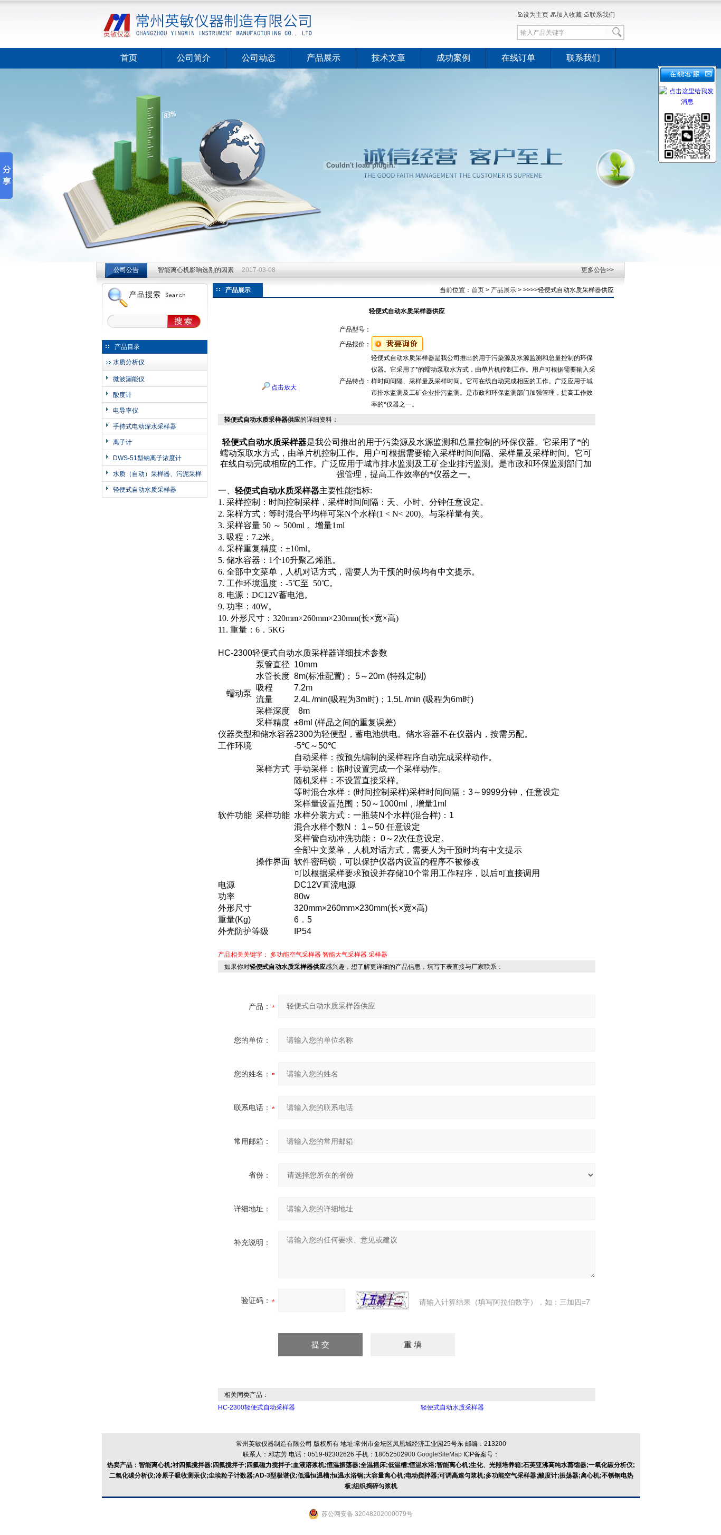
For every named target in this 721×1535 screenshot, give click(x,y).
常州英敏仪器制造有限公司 (226, 24)
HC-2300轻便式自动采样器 (256, 1407)
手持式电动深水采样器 (144, 426)
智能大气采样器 (344, 954)
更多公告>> (597, 270)
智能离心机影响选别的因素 (196, 270)
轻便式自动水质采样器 (144, 489)
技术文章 (388, 57)
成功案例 (453, 57)
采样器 (377, 954)
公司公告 (126, 270)
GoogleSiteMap (439, 1454)
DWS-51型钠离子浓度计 (147, 458)
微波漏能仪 (129, 379)
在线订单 (518, 57)
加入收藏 (569, 14)
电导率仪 (125, 410)
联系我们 (602, 14)
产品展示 (323, 57)
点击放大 (283, 387)
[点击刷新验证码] (382, 1300)
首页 (128, 57)
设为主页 (535, 14)
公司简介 (194, 57)
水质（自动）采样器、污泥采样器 (157, 474)
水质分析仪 (129, 362)
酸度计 (122, 395)
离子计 (122, 442)
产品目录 (127, 347)
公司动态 (259, 57)
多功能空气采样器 (295, 954)
